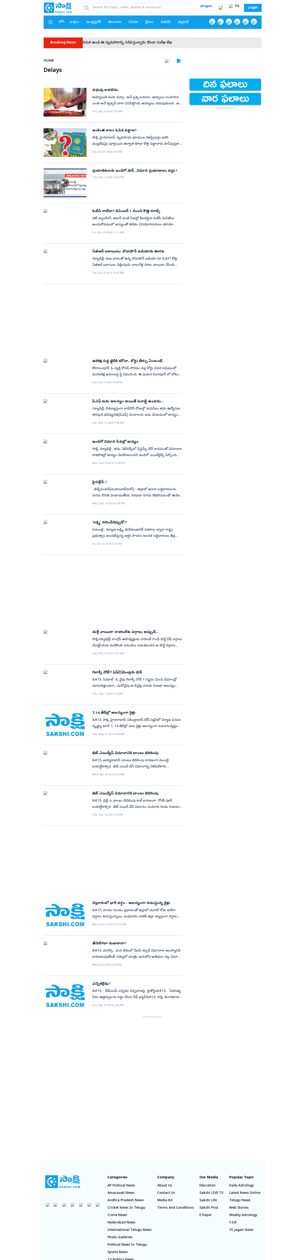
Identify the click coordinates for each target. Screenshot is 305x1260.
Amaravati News (120, 1193)
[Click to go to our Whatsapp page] (221, 22)
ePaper (206, 6)
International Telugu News (129, 1230)
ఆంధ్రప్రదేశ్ (93, 22)
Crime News (117, 1215)
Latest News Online (244, 1193)
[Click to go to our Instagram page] (237, 22)
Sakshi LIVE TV (211, 1193)
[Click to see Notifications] (220, 7)
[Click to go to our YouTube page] (246, 22)
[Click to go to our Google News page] (254, 22)
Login (253, 7)
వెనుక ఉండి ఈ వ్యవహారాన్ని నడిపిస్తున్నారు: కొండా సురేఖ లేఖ (111, 43)
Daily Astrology (241, 1186)
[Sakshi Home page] (58, 7)
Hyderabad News (121, 1223)
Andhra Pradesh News (125, 1200)
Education (207, 1186)
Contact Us (166, 1193)
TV (236, 6)
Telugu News (239, 1200)
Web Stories (239, 1208)
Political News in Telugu (127, 1245)
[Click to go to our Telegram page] (89, 1205)
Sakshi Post (208, 1208)
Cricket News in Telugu (126, 1208)
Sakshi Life (208, 1200)
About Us (164, 1186)
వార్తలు (74, 22)
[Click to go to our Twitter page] (229, 22)
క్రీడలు (149, 22)
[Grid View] (167, 61)
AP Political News (121, 1186)
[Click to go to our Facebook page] (212, 22)
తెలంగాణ (114, 22)
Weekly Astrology (243, 1215)
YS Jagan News (241, 1230)
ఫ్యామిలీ (183, 22)
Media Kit (165, 1200)
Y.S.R (233, 1223)
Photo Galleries (119, 1237)
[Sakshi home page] (63, 1182)
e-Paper (205, 1215)
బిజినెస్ (166, 22)
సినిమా (133, 22)
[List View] (178, 61)
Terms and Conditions (175, 1208)
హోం (62, 22)
